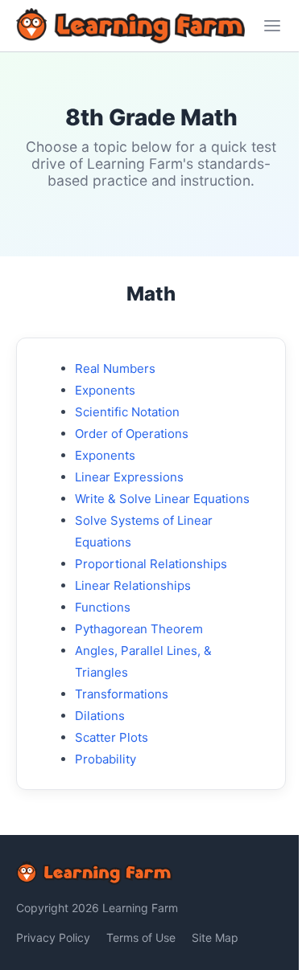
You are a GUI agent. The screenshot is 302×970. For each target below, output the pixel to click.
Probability (105, 759)
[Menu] (272, 25)
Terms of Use (141, 937)
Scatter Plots (111, 737)
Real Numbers (115, 368)
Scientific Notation (127, 412)
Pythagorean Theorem (139, 628)
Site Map (215, 937)
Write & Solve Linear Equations (162, 498)
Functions (102, 607)
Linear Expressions (129, 477)
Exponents (105, 390)
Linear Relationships (133, 585)
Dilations (100, 715)
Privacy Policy (53, 937)
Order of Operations (131, 433)
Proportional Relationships (151, 563)
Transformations (121, 694)
